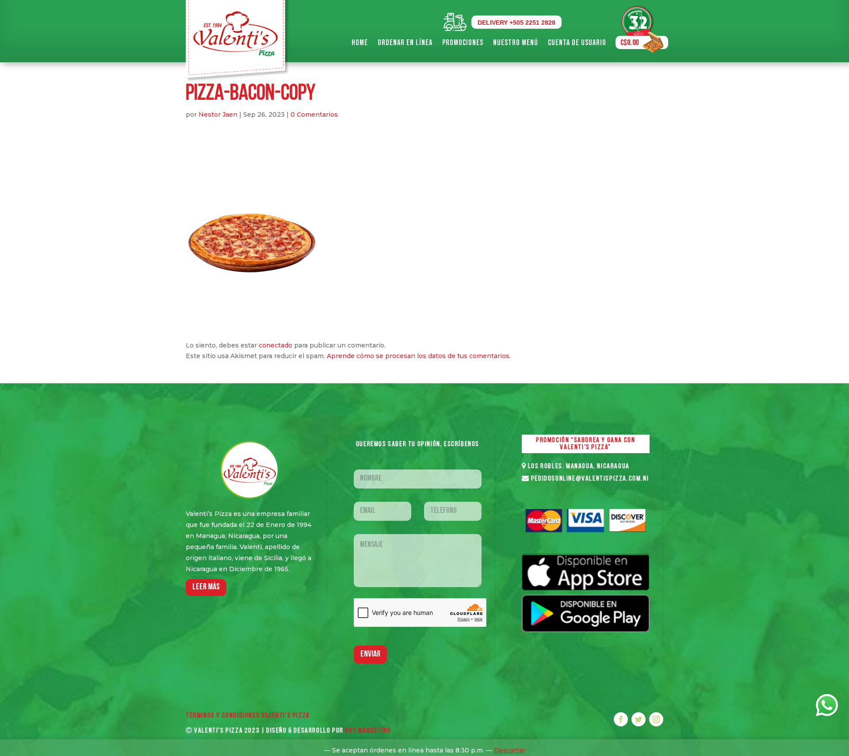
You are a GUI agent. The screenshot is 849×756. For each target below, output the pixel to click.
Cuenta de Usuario (577, 42)
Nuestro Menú (515, 42)
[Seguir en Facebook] (621, 719)
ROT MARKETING (368, 730)
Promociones (462, 42)
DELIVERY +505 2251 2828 (516, 22)
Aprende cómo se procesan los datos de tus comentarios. (419, 356)
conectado (275, 345)
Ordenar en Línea (405, 42)
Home (360, 42)
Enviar (370, 654)
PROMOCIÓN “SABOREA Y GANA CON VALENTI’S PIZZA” (585, 444)
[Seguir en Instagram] (656, 719)
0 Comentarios (314, 114)
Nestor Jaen (218, 114)
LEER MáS (206, 587)
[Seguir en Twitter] (638, 719)
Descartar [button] (509, 750)
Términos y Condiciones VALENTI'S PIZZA (248, 715)
